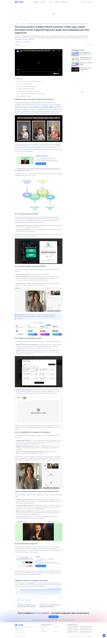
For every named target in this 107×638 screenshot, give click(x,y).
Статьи (50, 2)
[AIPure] (19, 2)
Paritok (55, 628)
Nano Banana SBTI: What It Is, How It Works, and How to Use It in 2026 (86, 627)
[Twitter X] (15, 632)
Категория (35, 2)
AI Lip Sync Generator (26, 41)
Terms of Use (83, 636)
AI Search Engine (39, 560)
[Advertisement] (53, 13)
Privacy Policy (77, 636)
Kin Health (55, 626)
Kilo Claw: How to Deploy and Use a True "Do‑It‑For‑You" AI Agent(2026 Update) (86, 629)
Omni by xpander (44, 626)
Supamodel (56, 631)
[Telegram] (20, 632)
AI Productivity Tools (51, 559)
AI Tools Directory (43, 559)
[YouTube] (17, 632)
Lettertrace (43, 628)
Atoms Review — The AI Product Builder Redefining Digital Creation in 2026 (73, 629)
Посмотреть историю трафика (22, 600)
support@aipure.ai (18, 629)
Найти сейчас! (53, 616)
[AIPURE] (25, 561)
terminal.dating (43, 631)
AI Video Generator (18, 41)
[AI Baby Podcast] (25, 160)
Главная (16, 23)
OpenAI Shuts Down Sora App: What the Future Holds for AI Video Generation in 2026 (73, 632)
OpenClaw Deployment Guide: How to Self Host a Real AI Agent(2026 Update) (86, 632)
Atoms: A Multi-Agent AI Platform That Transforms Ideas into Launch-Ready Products (73, 627)
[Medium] (22, 632)
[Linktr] (24, 632)
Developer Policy (89, 636)
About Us (72, 636)
